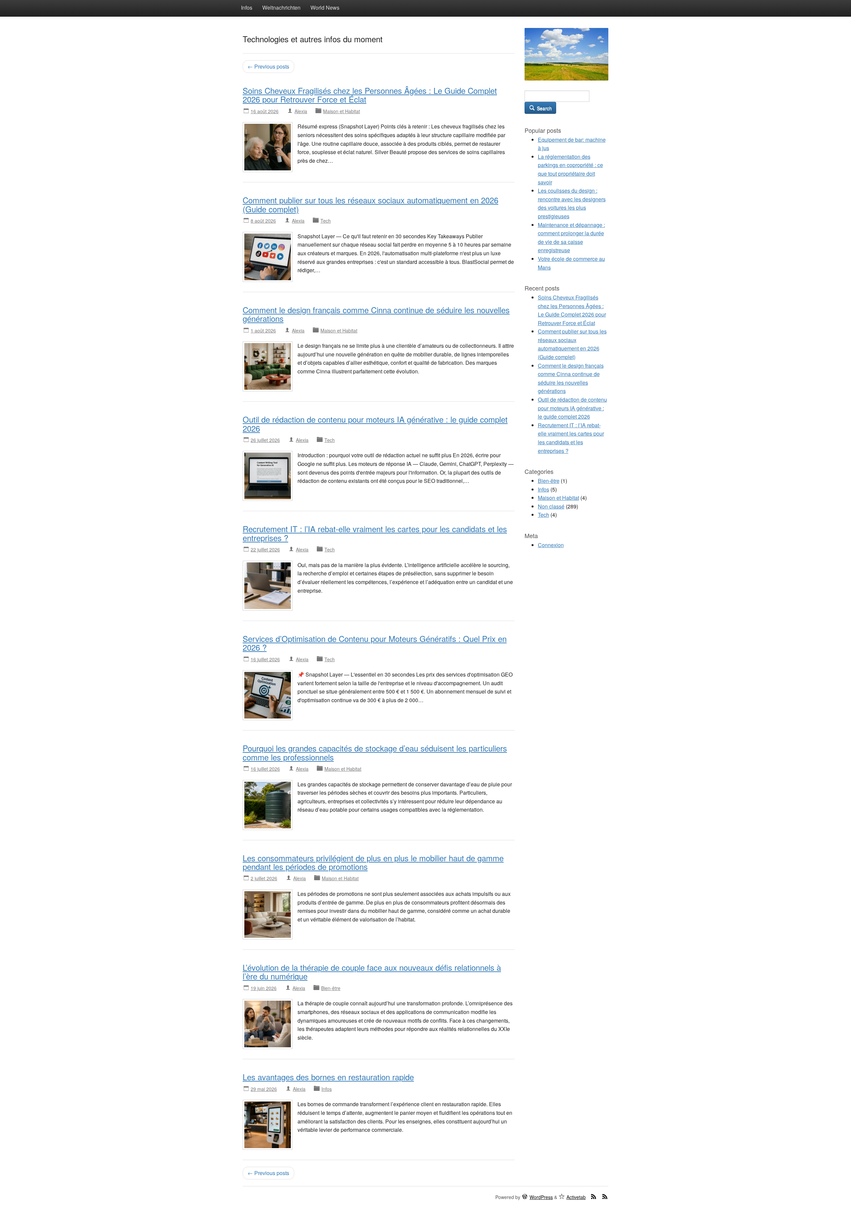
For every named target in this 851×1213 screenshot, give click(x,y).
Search (544, 108)
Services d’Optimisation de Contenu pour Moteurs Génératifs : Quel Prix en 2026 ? (375, 643)
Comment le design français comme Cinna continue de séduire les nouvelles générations (376, 314)
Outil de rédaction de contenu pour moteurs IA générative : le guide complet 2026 (375, 423)
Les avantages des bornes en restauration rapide (328, 1077)
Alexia (301, 111)
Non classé (551, 506)
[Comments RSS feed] (605, 1196)
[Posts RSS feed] (593, 1196)
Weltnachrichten (281, 7)
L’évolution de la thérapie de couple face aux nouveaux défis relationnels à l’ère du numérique (372, 971)
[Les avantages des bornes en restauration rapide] (268, 1124)
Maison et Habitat (341, 111)
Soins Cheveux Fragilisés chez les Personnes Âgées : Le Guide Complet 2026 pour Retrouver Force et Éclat (370, 95)
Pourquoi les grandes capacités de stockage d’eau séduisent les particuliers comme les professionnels (375, 752)
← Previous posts (268, 66)
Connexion (551, 545)
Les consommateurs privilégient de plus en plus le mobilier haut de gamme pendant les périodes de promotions (373, 862)
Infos (246, 7)
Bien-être (330, 988)
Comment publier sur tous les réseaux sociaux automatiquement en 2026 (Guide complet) (370, 204)
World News (324, 7)
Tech (325, 220)
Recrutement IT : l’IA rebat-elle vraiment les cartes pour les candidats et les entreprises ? (375, 533)
